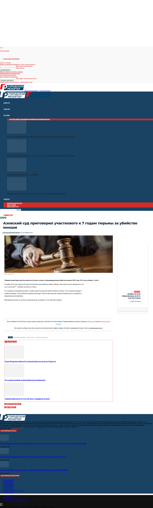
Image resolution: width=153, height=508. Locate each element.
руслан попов (30, 337)
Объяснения (38, 119)
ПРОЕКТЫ (7, 199)
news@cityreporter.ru (17, 428)
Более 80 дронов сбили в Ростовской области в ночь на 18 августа (30, 361)
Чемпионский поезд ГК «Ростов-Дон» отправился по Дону (27, 399)
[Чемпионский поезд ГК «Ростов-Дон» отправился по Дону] (14, 395)
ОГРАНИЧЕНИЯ (9, 497)
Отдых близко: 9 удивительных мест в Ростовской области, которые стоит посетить (33, 457)
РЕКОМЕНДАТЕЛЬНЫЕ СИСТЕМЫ (15, 499)
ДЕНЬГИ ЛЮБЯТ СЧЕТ (13, 206)
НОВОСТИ (7, 103)
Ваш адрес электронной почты (26, 78)
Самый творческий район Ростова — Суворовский (22, 175)
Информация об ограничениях (10, 73)
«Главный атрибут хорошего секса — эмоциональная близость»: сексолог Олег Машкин (34, 470)
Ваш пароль (20, 68)
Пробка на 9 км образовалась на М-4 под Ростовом (131, 296)
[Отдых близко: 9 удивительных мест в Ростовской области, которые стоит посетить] (4, 453)
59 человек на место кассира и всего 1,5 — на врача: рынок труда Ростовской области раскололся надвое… (41, 155)
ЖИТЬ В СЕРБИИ (11, 205)
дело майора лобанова (19, 337)
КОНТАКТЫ (7, 496)
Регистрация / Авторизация (11, 59)
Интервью (21, 119)
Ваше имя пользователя (24, 66)
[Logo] (13, 97)
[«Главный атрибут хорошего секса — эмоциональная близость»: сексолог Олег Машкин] (4, 467)
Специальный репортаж (14, 203)
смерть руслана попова (41, 337)
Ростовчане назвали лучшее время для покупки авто (25, 380)
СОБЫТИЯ (7, 109)
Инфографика (29, 119)
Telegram (58, 324)
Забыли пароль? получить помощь (11, 72)
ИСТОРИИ (7, 115)
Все (8, 119)
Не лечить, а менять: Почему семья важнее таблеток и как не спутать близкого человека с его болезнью (41, 137)
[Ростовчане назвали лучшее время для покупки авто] (14, 377)
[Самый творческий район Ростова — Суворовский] (16, 171)
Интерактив (13, 119)
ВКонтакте (91, 321)
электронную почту (96, 328)
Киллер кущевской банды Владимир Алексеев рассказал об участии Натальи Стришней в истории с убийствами (43, 443)
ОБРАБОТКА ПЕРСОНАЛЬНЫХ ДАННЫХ (17, 501)
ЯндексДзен (105, 321)
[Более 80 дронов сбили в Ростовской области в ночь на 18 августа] (14, 358)
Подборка (46, 119)
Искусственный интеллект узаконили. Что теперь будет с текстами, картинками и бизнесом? (36, 193)
